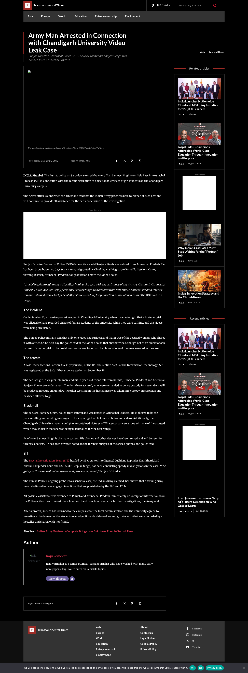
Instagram (197, 635)
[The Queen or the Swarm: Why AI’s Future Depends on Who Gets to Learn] (199, 485)
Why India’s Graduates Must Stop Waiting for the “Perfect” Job (198, 251)
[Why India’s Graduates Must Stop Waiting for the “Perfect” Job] (199, 235)
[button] (214, 5)
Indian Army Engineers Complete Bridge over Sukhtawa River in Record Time (85, 531)
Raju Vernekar (56, 556)
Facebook (197, 628)
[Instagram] (188, 635)
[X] (124, 160)
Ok (192, 667)
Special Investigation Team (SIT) (49, 460)
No (200, 667)
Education (185, 511)
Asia (202, 51)
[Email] (72, 578)
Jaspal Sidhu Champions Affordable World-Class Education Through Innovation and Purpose (198, 152)
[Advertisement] (94, 235)
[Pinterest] (132, 160)
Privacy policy (214, 667)
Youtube (196, 647)
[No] (243, 668)
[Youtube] (188, 647)
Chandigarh (47, 603)
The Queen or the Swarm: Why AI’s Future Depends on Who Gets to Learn (198, 501)
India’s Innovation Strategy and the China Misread (198, 295)
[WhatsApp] (139, 160)
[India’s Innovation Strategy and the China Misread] (199, 281)
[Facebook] (116, 160)
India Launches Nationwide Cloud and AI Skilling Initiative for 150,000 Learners (198, 105)
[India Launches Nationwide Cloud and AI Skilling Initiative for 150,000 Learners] (199, 88)
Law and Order (217, 51)
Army (37, 603)
